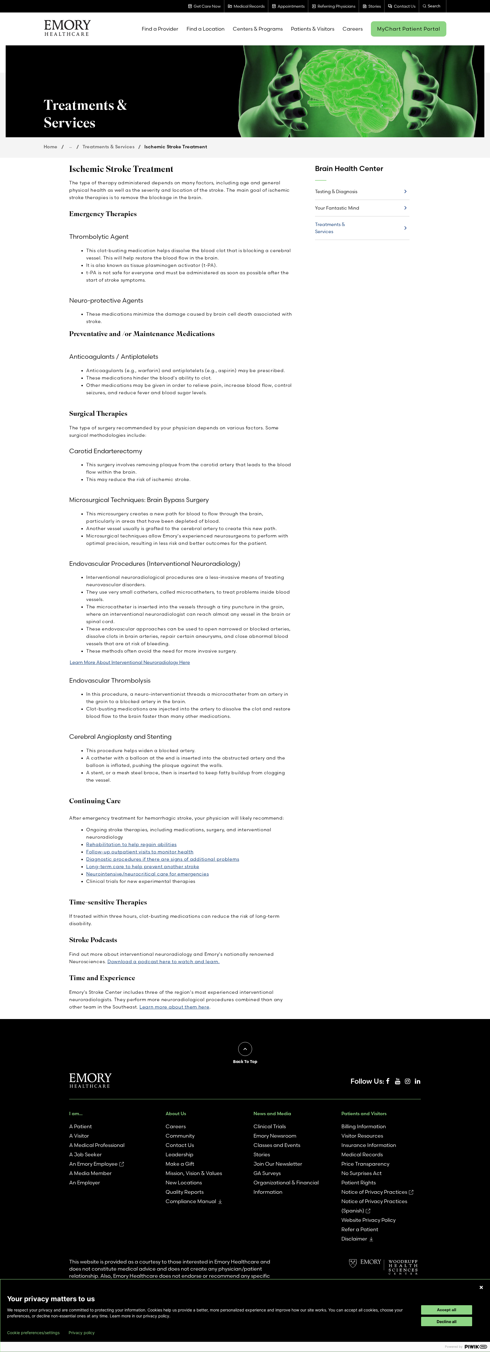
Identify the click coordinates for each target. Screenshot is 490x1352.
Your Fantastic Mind (337, 208)
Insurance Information (368, 1145)
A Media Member (90, 1173)
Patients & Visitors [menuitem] (312, 29)
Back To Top (245, 1061)
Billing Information (363, 1126)
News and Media (272, 1113)
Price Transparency (365, 1164)
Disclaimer (354, 1238)
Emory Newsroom (275, 1135)
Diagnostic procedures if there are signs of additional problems (162, 859)
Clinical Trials (270, 1126)
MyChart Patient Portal (408, 29)
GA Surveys (267, 1173)
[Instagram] (407, 1081)
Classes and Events (277, 1145)
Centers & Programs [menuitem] (258, 29)
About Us (176, 1113)
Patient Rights (358, 1182)
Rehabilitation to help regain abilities (131, 844)
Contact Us (180, 1145)
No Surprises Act (361, 1173)
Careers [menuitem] (353, 29)
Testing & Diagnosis (336, 191)
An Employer (84, 1182)
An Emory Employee (93, 1164)
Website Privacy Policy (368, 1220)
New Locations (184, 1182)
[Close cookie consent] (481, 1287)
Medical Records (362, 1154)
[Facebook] (387, 1081)
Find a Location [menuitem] (206, 29)
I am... (76, 1113)
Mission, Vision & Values (194, 1173)
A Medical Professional (96, 1145)
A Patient (80, 1126)
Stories (262, 1154)
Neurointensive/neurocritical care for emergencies (147, 874)
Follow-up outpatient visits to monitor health (139, 852)
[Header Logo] (67, 29)
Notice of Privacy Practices (374, 1192)
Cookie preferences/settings (33, 1332)
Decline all (447, 1321)
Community (180, 1135)
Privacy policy (82, 1332)
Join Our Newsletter (278, 1164)
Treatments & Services (108, 146)
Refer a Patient (359, 1229)
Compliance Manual (191, 1201)
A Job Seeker (85, 1154)
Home (51, 146)
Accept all (446, 1309)
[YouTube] (397, 1081)
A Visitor (79, 1135)
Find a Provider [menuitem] (160, 29)
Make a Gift (180, 1164)
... (70, 146)
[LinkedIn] (417, 1081)
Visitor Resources (362, 1135)
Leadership (179, 1154)
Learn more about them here (175, 1007)
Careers (176, 1126)
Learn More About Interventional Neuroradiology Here (130, 662)
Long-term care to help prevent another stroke (142, 866)
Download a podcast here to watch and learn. (163, 961)
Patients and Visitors (363, 1113)
